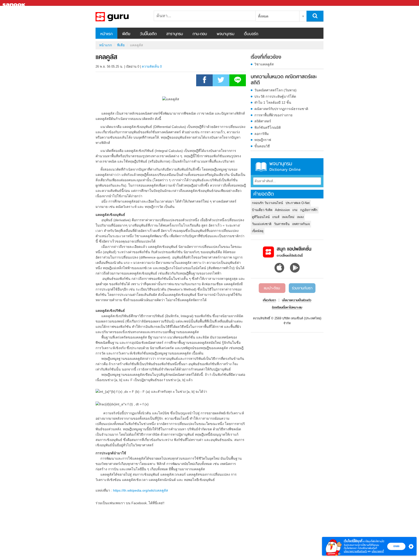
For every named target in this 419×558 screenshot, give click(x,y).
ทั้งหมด (263, 16)
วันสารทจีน (282, 224)
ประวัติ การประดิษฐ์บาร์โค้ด (275, 96)
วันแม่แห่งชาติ (261, 224)
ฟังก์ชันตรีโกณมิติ (267, 127)
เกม (295, 210)
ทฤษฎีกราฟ (262, 140)
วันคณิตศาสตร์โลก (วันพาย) (275, 90)
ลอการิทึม (261, 134)
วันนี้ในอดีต (148, 34)
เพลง (300, 217)
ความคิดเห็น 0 (152, 66)
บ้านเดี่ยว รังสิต (262, 210)
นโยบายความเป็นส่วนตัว (355, 551)
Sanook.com (14, 3)
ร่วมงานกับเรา (302, 288)
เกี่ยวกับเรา (269, 300)
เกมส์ (275, 217)
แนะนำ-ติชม (272, 288)
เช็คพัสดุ (257, 231)
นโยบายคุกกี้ (378, 551)
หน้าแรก (106, 34)
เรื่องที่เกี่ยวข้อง (266, 57)
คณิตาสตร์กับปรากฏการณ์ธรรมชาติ (281, 109)
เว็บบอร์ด (251, 34)
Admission (282, 210)
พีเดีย (126, 34)
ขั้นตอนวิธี (262, 146)
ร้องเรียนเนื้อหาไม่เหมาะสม (287, 307)
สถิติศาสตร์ (262, 121)
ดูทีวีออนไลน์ (261, 217)
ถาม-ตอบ (200, 34)
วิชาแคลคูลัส (264, 64)
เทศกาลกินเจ (301, 224)
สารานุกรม (174, 34)
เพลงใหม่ (288, 217)
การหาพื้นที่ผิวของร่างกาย (273, 115)
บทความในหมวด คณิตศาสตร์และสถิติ (284, 80)
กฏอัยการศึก (308, 210)
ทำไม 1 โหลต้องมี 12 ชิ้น (272, 102)
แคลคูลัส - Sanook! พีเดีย (121, 16)
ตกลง (396, 546)
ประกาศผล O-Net (298, 203)
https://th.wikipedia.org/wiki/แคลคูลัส (140, 490)
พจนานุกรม (225, 34)
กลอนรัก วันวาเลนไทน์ (267, 203)
